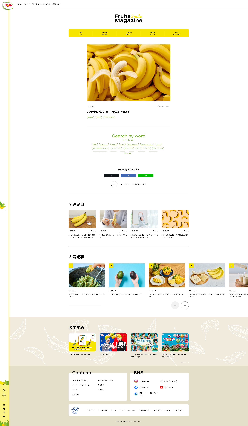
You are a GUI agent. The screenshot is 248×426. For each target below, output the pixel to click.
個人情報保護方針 (144, 410)
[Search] (4, 385)
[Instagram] (4, 404)
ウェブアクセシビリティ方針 (161, 410)
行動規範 (113, 410)
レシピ (74, 390)
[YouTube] (4, 416)
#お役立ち (90, 117)
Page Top (184, 362)
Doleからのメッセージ (80, 380)
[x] (4, 412)
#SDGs (94, 144)
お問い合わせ (91, 410)
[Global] (4, 389)
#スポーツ (147, 148)
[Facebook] (4, 408)
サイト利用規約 (103, 410)
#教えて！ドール (129, 148)
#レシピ (159, 144)
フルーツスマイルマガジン (31, 4)
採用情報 (101, 390)
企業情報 (101, 385)
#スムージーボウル (158, 148)
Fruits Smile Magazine (105, 380)
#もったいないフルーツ (147, 144)
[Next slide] (185, 305)
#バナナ (99, 117)
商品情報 (75, 394)
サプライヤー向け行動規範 (127, 410)
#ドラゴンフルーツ (116, 148)
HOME (19, 4)
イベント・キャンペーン (80, 385)
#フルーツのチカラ (109, 117)
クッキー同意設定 (178, 410)
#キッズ (139, 148)
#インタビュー (104, 144)
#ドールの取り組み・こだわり (100, 148)
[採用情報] (4, 394)
